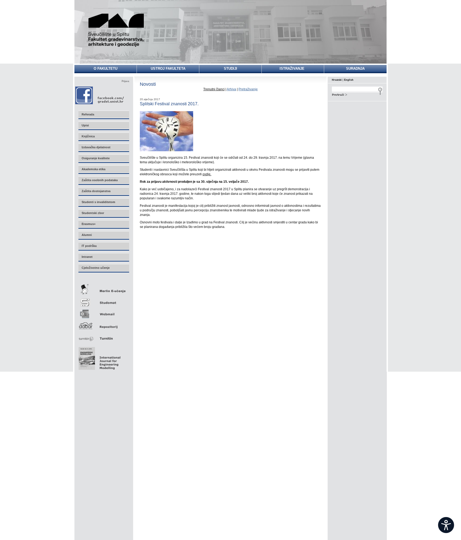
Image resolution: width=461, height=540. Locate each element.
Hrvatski (337, 80)
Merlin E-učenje (103, 288)
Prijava (125, 81)
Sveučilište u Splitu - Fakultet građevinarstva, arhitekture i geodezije (116, 30)
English (348, 80)
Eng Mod (98, 357)
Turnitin (103, 336)
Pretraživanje (248, 89)
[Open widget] (446, 525)
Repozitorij (103, 324)
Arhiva (231, 89)
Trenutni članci (214, 89)
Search (357, 94)
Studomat (103, 300)
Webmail (103, 312)
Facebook (100, 95)
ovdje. (206, 174)
